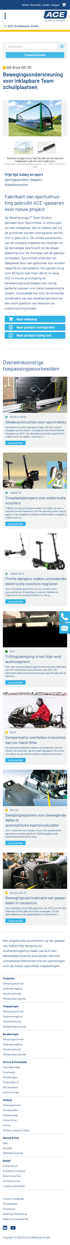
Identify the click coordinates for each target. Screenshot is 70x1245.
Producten (9, 978)
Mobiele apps (10, 1077)
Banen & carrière (12, 1175)
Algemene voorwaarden (16, 1218)
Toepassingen (11, 1006)
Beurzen (7, 1148)
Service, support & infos (16, 1130)
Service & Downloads (15, 1062)
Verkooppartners (12, 1105)
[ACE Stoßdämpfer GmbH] (55, 16)
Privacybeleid (10, 1203)
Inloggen (55, 5)
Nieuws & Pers (11, 1137)
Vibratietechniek (12, 993)
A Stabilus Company (14, 1170)
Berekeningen (11, 1034)
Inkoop (7, 1125)
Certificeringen (11, 1092)
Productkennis (11, 1082)
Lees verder (15, 442)
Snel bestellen (10, 1110)
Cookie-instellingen (13, 1198)
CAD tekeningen (11, 1067)
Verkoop (7, 1100)
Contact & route (11, 1180)
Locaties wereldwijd (14, 1185)
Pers (5, 1142)
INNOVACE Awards (13, 1153)
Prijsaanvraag (10, 1115)
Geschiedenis (10, 1165)
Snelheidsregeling (12, 988)
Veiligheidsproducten (14, 998)
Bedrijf (6, 1160)
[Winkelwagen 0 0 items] (64, 5)
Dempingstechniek (13, 983)
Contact (46, 5)
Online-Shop (10, 1120)
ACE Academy (10, 1087)
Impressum (9, 1208)
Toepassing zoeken (35, 54)
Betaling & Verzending (15, 1213)
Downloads (35, 5)
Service (25, 5)
